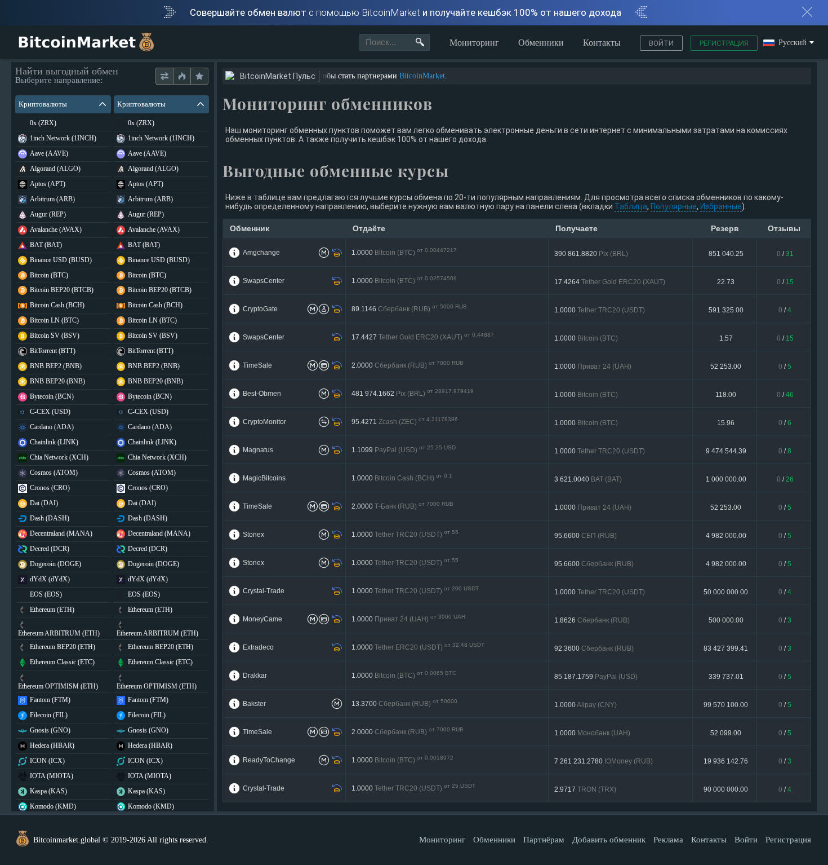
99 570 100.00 (726, 705)
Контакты (602, 42)
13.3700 (409, 704)
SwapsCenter (263, 281)
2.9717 (585, 789)
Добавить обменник (609, 839)
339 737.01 (726, 677)
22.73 (725, 282)
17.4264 (609, 282)
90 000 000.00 (726, 789)
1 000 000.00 (726, 479)
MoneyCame (262, 619)
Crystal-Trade (263, 591)
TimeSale (257, 365)
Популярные (674, 206)
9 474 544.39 (726, 451)
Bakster (254, 704)
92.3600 (594, 648)
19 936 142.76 (726, 761)
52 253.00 (725, 366)
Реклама (668, 839)
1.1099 (404, 450)
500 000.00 (726, 620)
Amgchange (261, 253)
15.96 (725, 423)
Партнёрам (543, 839)
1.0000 (404, 253)
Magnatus (258, 450)
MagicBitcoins (264, 478)
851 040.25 (726, 254)
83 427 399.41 (726, 648)
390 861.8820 (591, 254)
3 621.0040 (588, 479)
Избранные (721, 206)
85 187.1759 (596, 677)
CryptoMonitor (264, 422)
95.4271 (408, 422)
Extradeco (258, 647)
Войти (661, 43)
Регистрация (724, 43)
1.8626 (592, 620)
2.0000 (409, 366)
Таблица (631, 206)
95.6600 (585, 536)
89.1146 (412, 309)
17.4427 (431, 337)
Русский (792, 43)
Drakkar (255, 675)
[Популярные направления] (181, 76)
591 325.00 (726, 310)
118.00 (725, 395)
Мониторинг (474, 42)
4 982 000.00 (726, 536)
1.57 (726, 338)
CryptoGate (260, 309)
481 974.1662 (417, 394)
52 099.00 (725, 733)
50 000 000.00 (726, 592)
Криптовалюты (43, 104)
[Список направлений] (164, 76)
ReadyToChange (269, 760)
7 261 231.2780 (603, 761)
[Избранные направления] (199, 76)
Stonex (253, 535)
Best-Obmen (262, 394)
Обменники (541, 42)
